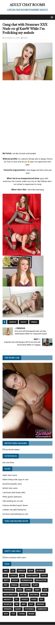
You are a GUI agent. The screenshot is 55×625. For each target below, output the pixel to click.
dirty (6, 580)
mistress (34, 594)
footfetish (9, 590)
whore (31, 614)
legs (45, 590)
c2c (5, 575)
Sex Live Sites (8, 462)
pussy (33, 599)
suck (6, 614)
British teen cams (10, 488)
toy (13, 614)
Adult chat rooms (10, 475)
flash (35, 585)
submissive (42, 609)
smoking (40, 604)
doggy (23, 322)
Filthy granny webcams (12, 496)
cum (22, 575)
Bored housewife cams (12, 483)
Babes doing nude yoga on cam (16, 479)
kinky (37, 590)
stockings (29, 609)
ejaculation (41, 580)
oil (16, 599)
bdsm (31, 570)
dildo (44, 575)
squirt (18, 609)
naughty (8, 599)
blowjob (40, 570)
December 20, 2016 (12, 37)
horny (28, 590)
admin (25, 37)
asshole (12, 322)
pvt (41, 599)
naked (44, 594)
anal (6, 570)
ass (13, 570)
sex (16, 604)
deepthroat (32, 575)
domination (27, 580)
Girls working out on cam (13, 501)
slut (31, 604)
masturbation (10, 594)
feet (6, 585)
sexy (24, 604)
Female (34, 322)
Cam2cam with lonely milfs (14, 492)
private (24, 599)
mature (23, 594)
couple (13, 575)
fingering (25, 585)
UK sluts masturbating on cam (15, 514)
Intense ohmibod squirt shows (15, 505)
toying (22, 614)
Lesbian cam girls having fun (14, 509)
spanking (8, 609)
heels (19, 590)
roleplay (8, 604)
